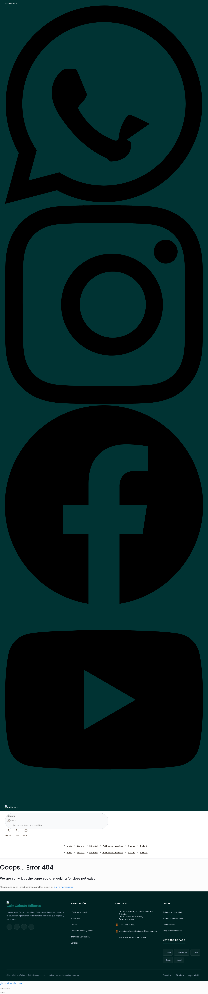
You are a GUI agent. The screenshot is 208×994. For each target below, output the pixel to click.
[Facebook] (104, 603)
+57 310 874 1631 (127, 925)
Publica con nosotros (112, 846)
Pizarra (131, 846)
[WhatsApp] (104, 203)
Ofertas (74, 924)
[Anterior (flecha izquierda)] (1, 992)
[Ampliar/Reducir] (1, 988)
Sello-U (144, 846)
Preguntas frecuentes (172, 931)
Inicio (69, 846)
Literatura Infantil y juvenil (82, 931)
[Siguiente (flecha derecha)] (3, 992)
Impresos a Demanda (80, 937)
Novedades (76, 918)
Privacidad (167, 975)
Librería (81, 846)
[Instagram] (104, 403)
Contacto (75, 943)
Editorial (93, 846)
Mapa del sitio (194, 975)
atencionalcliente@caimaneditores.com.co (138, 931)
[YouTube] (104, 803)
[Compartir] (6, 988)
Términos (180, 975)
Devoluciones (169, 924)
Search (11, 815)
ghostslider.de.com (11, 983)
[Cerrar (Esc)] (8, 988)
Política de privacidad (172, 912)
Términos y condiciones (173, 918)
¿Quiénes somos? (79, 912)
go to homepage (64, 887)
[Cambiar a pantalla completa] (3, 988)
